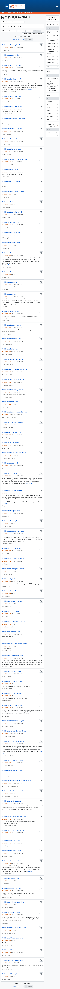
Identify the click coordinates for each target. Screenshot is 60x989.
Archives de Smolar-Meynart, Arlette (14, 453)
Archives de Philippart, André (12, 96)
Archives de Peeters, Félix (10, 55)
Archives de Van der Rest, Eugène (13, 741)
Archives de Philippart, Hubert (12, 106)
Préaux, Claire (52, 59)
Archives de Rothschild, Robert (12, 390)
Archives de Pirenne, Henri (11, 139)
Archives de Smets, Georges (11, 432)
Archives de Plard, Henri (10, 169)
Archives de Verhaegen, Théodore (13, 861)
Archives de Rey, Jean (9, 294)
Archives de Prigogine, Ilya (11, 232)
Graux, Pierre (52, 56)
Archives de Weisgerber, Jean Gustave (15, 928)
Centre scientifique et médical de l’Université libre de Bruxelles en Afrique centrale (52, 86)
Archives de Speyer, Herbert (11, 473)
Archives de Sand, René (10, 402)
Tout (48, 28)
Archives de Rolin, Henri (10, 349)
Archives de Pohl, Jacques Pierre (13, 192)
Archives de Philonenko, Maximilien (14, 118)
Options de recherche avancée (12, 26)
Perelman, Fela (52, 36)
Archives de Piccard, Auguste (12, 129)
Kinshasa (52, 105)
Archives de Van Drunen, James (12, 770)
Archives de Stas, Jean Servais (12, 490)
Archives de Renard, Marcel (11, 272)
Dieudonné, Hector (52, 63)
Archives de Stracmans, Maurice (13, 531)
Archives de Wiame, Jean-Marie (12, 938)
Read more (29, 89)
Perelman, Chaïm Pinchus (52, 39)
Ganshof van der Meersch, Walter (52, 51)
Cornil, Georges (52, 79)
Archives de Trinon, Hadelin (11, 693)
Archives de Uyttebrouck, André (13, 705)
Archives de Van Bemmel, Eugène (13, 721)
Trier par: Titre (26, 33)
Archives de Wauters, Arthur (11, 912)
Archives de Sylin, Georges (11, 579)
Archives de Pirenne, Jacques (11, 149)
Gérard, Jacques (52, 67)
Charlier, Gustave (52, 32)
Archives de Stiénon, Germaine (12, 521)
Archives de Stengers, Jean (11, 511)
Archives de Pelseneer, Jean (11, 65)
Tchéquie (52, 111)
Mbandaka (52, 117)
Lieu (48, 95)
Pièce (52, 136)
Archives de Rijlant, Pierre (10, 311)
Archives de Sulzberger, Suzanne (13, 569)
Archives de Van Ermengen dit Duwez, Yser (16, 781)
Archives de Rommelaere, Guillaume (14, 369)
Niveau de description (51, 125)
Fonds (52, 133)
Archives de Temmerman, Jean (12, 601)
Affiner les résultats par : (52, 18)
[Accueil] (15, 6)
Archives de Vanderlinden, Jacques (13, 830)
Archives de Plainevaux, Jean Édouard (14, 159)
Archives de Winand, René (11, 974)
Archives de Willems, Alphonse (12, 960)
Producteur (51, 24)
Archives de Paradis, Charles (11, 45)
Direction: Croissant (38, 33)
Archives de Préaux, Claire (11, 222)
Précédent (16, 39)
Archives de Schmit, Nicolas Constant (14, 412)
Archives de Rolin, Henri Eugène (12, 359)
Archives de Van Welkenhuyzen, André (15, 816)
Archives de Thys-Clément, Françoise (14, 644)
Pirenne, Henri (52, 44)
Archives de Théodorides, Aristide (13, 621)
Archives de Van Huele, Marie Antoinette (15, 791)
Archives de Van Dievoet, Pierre (12, 760)
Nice (52, 120)
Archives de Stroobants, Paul (11, 548)
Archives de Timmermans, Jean (12, 656)
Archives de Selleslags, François (12, 422)
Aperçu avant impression (9, 30)
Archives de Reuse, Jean (10, 282)
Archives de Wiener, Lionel (11, 950)
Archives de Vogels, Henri (10, 878)
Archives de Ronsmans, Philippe (13, 379)
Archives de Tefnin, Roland (11, 591)
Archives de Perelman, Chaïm (12, 79)
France (52, 108)
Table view (38, 30)
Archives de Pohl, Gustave (11, 181)
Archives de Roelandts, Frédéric (12, 339)
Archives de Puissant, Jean (11, 243)
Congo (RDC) (52, 102)
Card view (30, 30)
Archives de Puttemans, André (12, 253)
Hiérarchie (21, 30)
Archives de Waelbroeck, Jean (12, 888)
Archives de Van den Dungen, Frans (14, 731)
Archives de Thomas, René (11, 632)
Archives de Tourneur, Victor (11, 671)
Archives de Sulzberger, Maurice (13, 558)
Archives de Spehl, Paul (10, 463)
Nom (48, 72)
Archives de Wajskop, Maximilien (13, 902)
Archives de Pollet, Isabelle (11, 202)
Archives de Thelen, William (11, 611)
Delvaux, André (52, 47)
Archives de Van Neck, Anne (11, 801)
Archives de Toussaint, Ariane (12, 681)
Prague (52, 114)
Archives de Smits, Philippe (11, 442)
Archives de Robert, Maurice (11, 325)
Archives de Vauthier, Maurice (12, 851)
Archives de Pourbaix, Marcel (12, 212)
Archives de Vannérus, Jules (11, 840)
